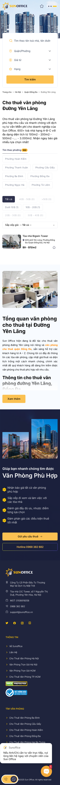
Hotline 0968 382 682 (30, 546)
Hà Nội (18, 92)
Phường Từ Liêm (41, 184)
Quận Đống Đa (30, 92)
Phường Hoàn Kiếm (15, 158)
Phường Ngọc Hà (14, 184)
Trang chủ (7, 92)
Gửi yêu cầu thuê (28, 536)
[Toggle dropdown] (49, 51)
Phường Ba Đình (14, 176)
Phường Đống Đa (39, 176)
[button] (11, 41)
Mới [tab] (24, 150)
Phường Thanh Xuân (16, 167)
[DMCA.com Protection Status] (16, 683)
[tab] (15, 151)
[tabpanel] (30, 171)
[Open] (52, 6)
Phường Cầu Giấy (45, 167)
